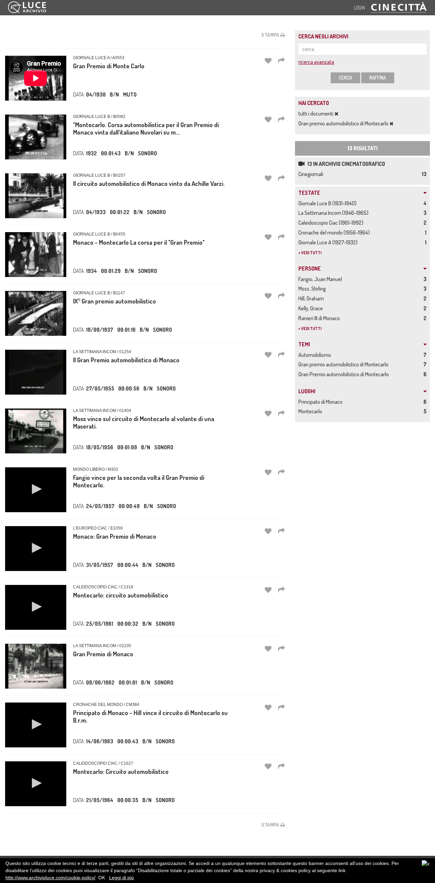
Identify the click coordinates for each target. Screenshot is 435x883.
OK (101, 877)
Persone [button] (309, 269)
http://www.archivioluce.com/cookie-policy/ (50, 877)
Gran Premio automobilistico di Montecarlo (344, 374)
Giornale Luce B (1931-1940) (328, 203)
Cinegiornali (311, 174)
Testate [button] (309, 193)
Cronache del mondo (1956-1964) (335, 232)
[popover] (281, 60)
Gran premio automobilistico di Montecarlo (343, 123)
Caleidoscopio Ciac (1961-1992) (331, 222)
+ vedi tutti (309, 252)
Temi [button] (304, 345)
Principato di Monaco (321, 401)
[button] (35, 489)
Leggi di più (121, 877)
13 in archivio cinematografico (345, 163)
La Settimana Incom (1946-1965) (334, 212)
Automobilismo (315, 354)
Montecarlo (311, 411)
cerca (345, 78)
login (359, 8)
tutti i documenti (316, 113)
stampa (270, 35)
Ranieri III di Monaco (320, 318)
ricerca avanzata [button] (316, 61)
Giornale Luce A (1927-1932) (329, 242)
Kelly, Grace (311, 308)
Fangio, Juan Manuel (321, 279)
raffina (377, 78)
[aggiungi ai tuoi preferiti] (268, 60)
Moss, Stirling (313, 288)
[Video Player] (35, 489)
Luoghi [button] (306, 391)
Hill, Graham (312, 298)
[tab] (362, 193)
